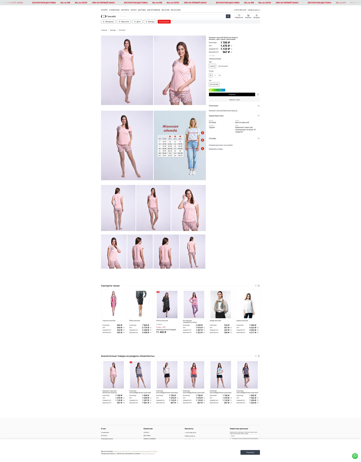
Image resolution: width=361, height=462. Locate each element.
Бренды (113, 30)
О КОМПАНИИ (114, 10)
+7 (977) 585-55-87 (240, 10)
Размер (211, 71)
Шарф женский (215, 321)
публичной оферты (147, 453)
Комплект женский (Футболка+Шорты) (110, 392)
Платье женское (162, 321)
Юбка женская (134, 321)
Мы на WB (65, 2)
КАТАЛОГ (104, 10)
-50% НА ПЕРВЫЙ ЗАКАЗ (11, 2)
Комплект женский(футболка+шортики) (140, 392)
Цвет (210, 62)
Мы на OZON (81, 2)
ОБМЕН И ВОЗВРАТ (150, 439)
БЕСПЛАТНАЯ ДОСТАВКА (44, 2)
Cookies (116, 451)
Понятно (250, 452)
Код (210, 80)
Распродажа (164, 22)
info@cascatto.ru (254, 10)
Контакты (104, 435)
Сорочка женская (109, 321)
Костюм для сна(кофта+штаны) (190, 321)
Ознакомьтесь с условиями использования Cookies (138, 451)
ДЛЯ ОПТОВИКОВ (153, 10)
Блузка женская (242, 321)
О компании (105, 432)
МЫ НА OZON (175, 10)
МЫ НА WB (165, 10)
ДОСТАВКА (142, 10)
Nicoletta (122, 30)
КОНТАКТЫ (125, 10)
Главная (104, 30)
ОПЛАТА (134, 10)
